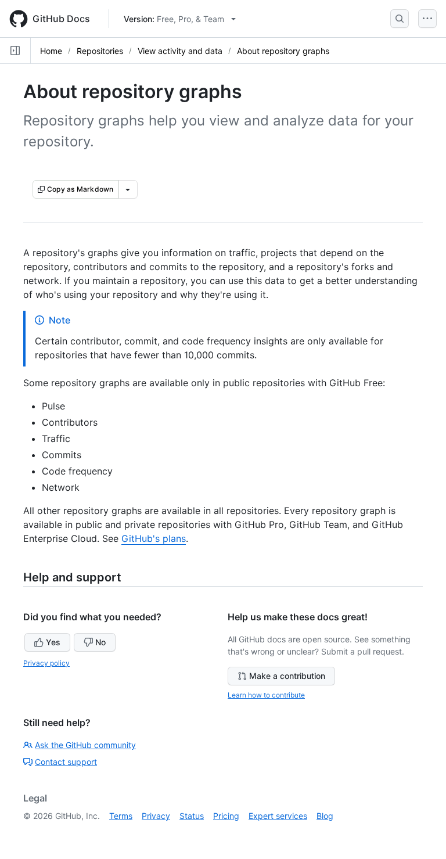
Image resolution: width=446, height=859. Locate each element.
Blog (324, 816)
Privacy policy (46, 663)
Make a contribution (287, 676)
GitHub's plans (153, 538)
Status (191, 816)
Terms (120, 816)
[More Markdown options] (128, 189)
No (100, 642)
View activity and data (180, 51)
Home (51, 51)
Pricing (226, 816)
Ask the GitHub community (85, 745)
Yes (53, 642)
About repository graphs (283, 51)
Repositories (100, 51)
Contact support (66, 762)
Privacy (156, 816)
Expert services (278, 816)
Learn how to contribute (266, 695)
